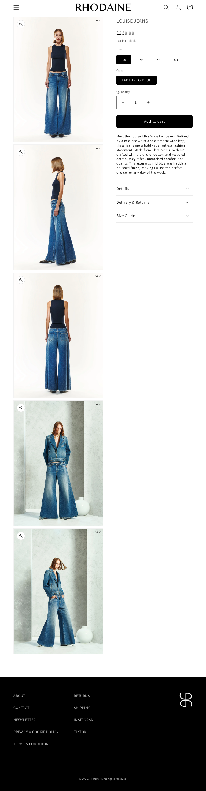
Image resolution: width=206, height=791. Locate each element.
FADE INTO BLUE (136, 80)
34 (124, 59)
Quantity (123, 91)
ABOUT (19, 695)
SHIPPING (82, 707)
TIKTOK (80, 731)
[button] (16, 7)
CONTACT (21, 707)
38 (158, 59)
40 (176, 59)
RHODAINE (96, 779)
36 (141, 59)
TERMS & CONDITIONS (32, 743)
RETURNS (82, 695)
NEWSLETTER (24, 719)
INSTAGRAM (84, 719)
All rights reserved (115, 779)
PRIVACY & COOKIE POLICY (36, 731)
